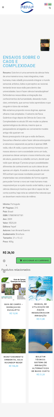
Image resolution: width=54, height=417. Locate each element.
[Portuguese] (50, 4)
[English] (46, 4)
